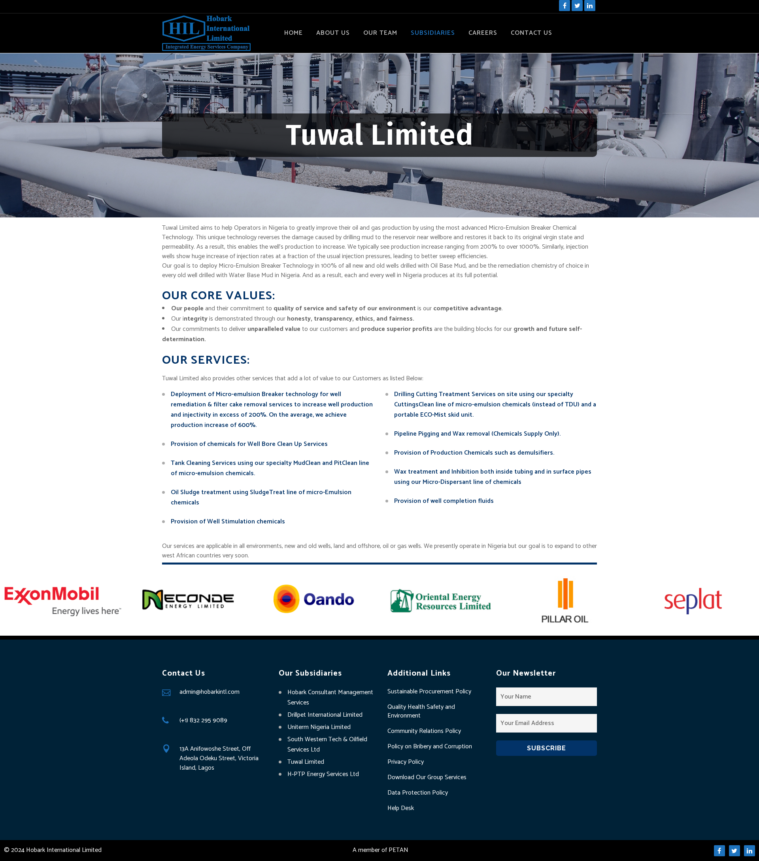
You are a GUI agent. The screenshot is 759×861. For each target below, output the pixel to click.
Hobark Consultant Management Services (330, 697)
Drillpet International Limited (325, 715)
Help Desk (400, 808)
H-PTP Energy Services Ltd (323, 774)
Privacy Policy (405, 762)
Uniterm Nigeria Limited (319, 727)
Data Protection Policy (417, 793)
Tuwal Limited (305, 762)
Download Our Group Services (426, 777)
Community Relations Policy (424, 731)
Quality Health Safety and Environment (421, 711)
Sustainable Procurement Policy (429, 691)
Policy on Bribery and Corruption (429, 746)
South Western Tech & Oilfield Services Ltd (327, 744)
